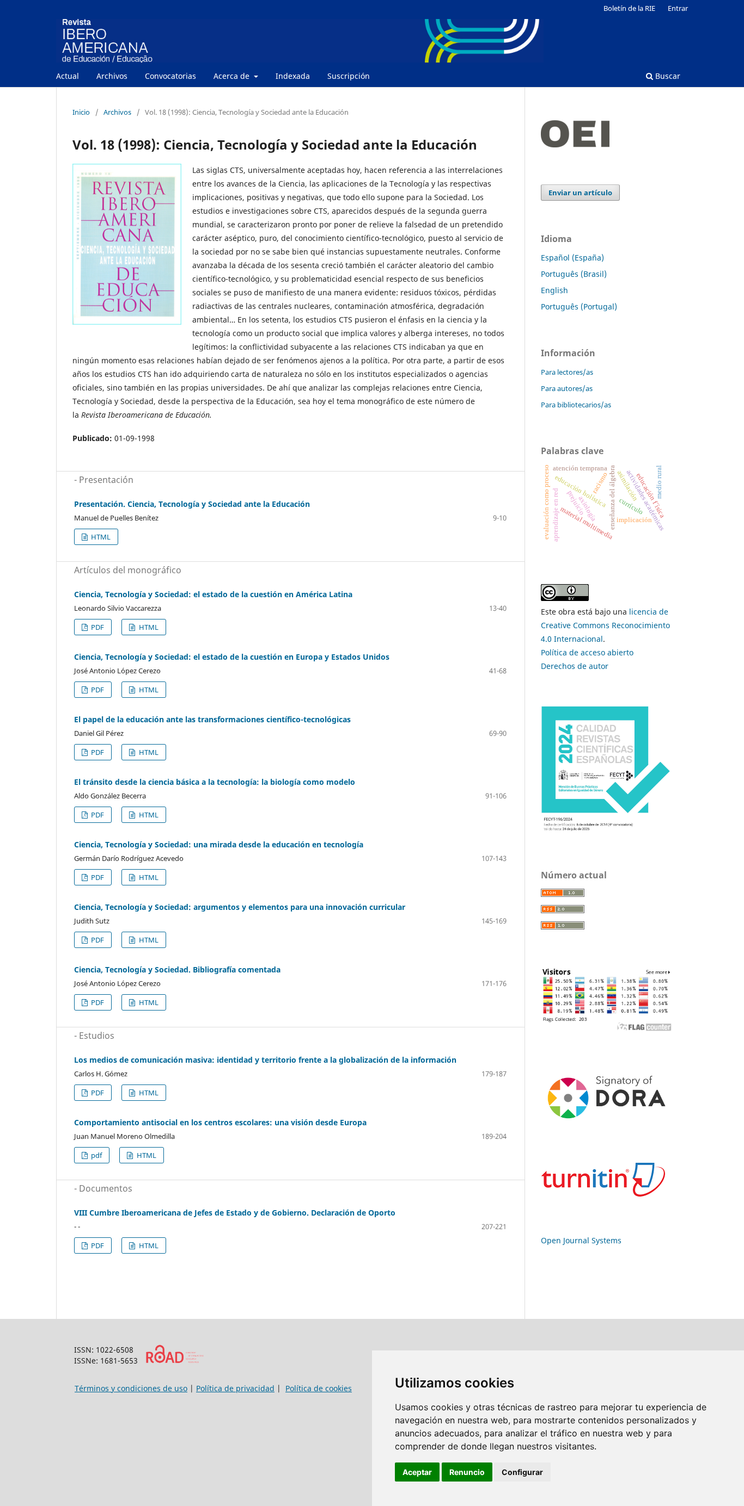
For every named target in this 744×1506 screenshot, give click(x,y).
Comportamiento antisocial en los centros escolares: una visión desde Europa (220, 1122)
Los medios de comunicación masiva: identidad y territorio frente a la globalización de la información (265, 1060)
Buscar (666, 76)
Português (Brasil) (574, 274)
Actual (67, 76)
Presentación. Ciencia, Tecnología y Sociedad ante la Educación (192, 504)
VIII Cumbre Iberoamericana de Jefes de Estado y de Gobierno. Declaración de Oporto (234, 1212)
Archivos (111, 76)
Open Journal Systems (581, 1240)
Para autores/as (567, 388)
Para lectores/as (567, 372)
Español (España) (572, 257)
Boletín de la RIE (629, 8)
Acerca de (233, 76)
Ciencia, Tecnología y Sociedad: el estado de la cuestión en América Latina (213, 594)
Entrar (678, 8)
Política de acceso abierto (587, 652)
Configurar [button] (522, 1472)
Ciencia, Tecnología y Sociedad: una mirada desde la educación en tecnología (218, 844)
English (554, 290)
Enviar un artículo (580, 192)
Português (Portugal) (579, 306)
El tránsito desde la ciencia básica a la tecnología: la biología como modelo (214, 782)
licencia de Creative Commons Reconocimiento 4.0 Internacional (605, 625)
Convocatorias (170, 76)
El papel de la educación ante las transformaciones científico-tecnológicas (212, 719)
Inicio (81, 112)
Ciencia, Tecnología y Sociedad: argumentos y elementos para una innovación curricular (239, 907)
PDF (96, 627)
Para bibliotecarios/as (576, 405)
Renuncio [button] (467, 1472)
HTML (100, 537)
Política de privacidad (235, 1388)
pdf (95, 1155)
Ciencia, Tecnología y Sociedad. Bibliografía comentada (177, 969)
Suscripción (348, 76)
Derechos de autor (574, 666)
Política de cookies (318, 1388)
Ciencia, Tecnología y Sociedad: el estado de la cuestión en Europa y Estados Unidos (231, 657)
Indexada (293, 76)
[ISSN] (174, 1360)
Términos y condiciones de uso (131, 1388)
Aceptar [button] (417, 1472)
